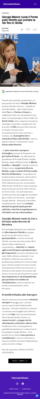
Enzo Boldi (5, 28)
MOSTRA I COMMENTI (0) (20, 361)
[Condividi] (22, 30)
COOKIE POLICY (26, 389)
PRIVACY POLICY (14, 389)
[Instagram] (17, 384)
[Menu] (35, 4)
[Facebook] (23, 384)
